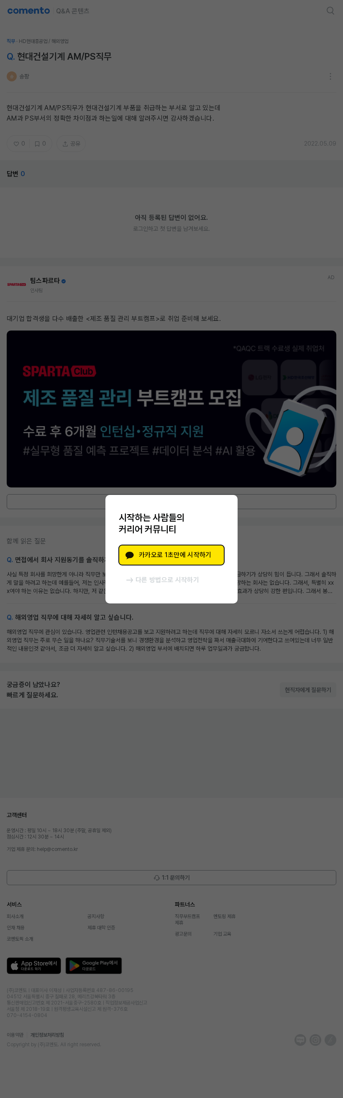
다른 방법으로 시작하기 (167, 580)
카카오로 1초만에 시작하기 (175, 555)
